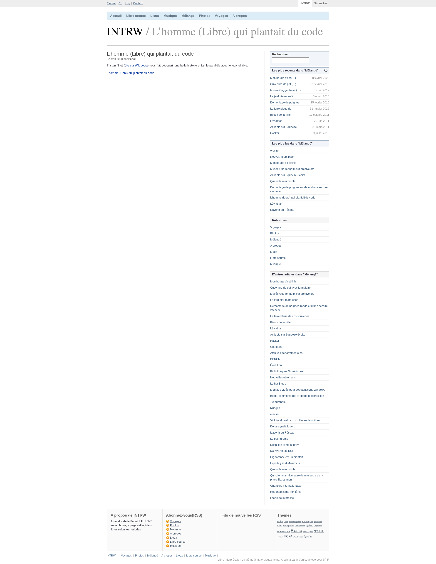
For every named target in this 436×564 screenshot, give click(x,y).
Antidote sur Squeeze (283, 127)
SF (315, 531)
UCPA (288, 536)
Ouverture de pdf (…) (283, 84)
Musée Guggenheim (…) (285, 90)
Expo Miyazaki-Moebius (285, 463)
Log (127, 3)
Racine (111, 3)
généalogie (318, 521)
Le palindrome (279, 438)
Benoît (132, 59)
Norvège (286, 526)
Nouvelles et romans (283, 377)
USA (295, 537)
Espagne (297, 521)
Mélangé (188, 15)
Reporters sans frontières (285, 491)
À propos (240, 15)
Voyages (221, 15)
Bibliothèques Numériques (286, 371)
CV (120, 3)
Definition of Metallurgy (284, 444)
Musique (170, 15)
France (305, 521)
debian (291, 521)
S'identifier (320, 3)
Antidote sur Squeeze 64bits (287, 175)
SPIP (320, 531)
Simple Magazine (265, 559)
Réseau (306, 531)
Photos (204, 15)
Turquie (280, 537)
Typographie (278, 402)
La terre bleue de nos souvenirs (289, 316)
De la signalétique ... (282, 426)
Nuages (275, 408)
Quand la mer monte (282, 181)
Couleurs (276, 346)
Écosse (300, 537)
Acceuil (116, 15)
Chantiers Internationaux (285, 485)
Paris (292, 526)
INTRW (305, 3)
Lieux (154, 15)
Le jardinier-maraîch (282, 96)
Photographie (300, 526)
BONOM (275, 359)
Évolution (276, 365)
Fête (311, 521)
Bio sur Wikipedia (136, 65)
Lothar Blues (278, 383)
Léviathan (276, 121)
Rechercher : (281, 54)
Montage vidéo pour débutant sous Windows (297, 389)
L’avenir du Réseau (282, 209)
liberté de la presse (282, 498)
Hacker (274, 133)
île (311, 536)
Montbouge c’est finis (283, 162)
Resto (296, 530)
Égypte (306, 537)
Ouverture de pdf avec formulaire (290, 287)
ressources (283, 531)
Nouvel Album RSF (282, 156)
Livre (279, 525)
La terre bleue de (280, 108)
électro (274, 150)
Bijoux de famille (280, 114)
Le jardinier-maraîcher (284, 300)
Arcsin (285, 559)
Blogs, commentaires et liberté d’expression (297, 395)
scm (311, 531)
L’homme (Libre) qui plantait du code (130, 73)
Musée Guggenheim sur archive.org (292, 169)
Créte (286, 521)
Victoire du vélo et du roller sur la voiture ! (295, 420)
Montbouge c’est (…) (283, 78)
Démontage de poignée (285, 102)
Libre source (136, 15)
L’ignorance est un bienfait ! (287, 457)
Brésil (280, 521)
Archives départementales (286, 353)
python (309, 525)
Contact (138, 3)
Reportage (318, 526)
